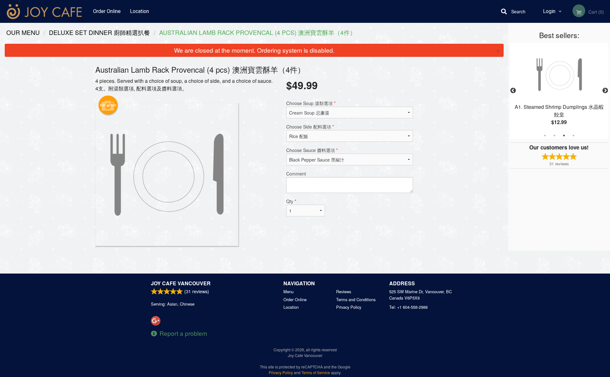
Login (549, 11)
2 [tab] (554, 135)
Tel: (408, 307)
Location (139, 11)
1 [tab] (545, 135)
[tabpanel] (559, 90)
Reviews (343, 291)
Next (605, 91)
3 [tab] (564, 135)
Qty (291, 201)
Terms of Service (316, 372)
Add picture (108, 105)
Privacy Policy (348, 307)
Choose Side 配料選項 (310, 126)
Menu (288, 291)
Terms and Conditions (356, 299)
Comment (296, 173)
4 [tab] (573, 135)
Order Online (107, 11)
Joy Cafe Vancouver (181, 283)
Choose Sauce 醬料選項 (312, 150)
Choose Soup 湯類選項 (311, 103)
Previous (513, 91)
